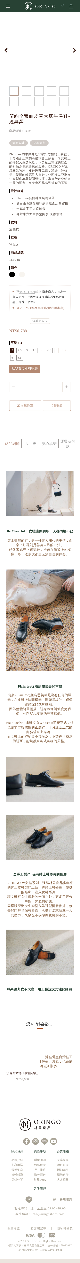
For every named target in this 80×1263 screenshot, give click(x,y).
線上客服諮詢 (61, 1199)
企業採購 (63, 1160)
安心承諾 (17, 1165)
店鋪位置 (17, 1179)
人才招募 (63, 1179)
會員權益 (13, 1228)
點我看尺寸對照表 (24, 368)
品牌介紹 (17, 1160)
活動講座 (63, 1169)
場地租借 (63, 1174)
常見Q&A (40, 1179)
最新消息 (17, 1169)
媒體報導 (17, 1174)
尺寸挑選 (40, 1169)
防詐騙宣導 (39, 1228)
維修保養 (40, 1165)
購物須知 (40, 1160)
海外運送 (40, 1174)
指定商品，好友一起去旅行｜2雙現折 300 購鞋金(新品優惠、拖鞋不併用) (39, 297)
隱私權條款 (65, 1228)
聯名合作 (63, 1165)
